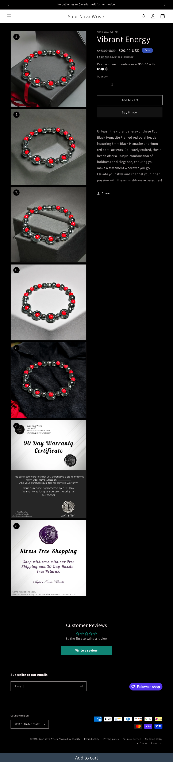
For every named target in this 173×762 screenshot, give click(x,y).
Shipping (102, 56)
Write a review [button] (86, 650)
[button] (9, 16)
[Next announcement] (164, 4)
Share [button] (106, 193)
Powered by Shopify (69, 738)
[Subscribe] (81, 686)
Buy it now (130, 112)
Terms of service (132, 738)
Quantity (102, 76)
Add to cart (86, 757)
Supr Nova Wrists (48, 738)
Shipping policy (154, 738)
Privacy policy (111, 738)
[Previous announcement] (8, 4)
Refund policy (91, 738)
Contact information (151, 743)
